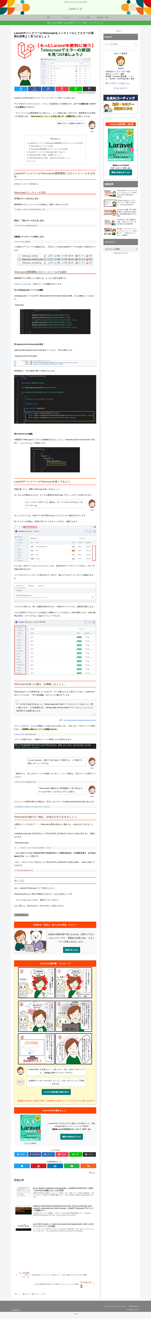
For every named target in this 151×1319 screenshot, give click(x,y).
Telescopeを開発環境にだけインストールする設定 (49, 149)
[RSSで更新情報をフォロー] (88, 1166)
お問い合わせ (133, 1306)
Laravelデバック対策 (22, 915)
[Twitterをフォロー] (22, 1166)
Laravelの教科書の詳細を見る (56, 1092)
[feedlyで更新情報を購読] (72, 1166)
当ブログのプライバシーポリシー (116, 1306)
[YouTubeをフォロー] (39, 1166)
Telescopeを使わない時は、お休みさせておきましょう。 (50, 158)
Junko (121, 68)
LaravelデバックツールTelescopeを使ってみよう (47, 152)
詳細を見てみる (71, 950)
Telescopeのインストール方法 (42, 146)
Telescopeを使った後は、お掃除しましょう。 (46, 155)
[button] (136, 44)
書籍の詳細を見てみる (71, 1137)
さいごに (32, 161)
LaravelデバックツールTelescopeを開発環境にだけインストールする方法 (56, 143)
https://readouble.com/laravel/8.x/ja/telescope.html (80, 720)
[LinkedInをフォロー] (55, 1166)
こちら (127, 83)
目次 (52, 139)
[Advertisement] (55, 1252)
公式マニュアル (20, 284)
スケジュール (84, 708)
